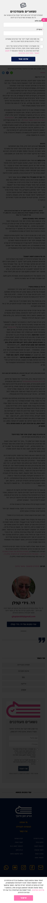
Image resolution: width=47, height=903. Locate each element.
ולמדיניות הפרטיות (26, 53)
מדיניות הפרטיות (38, 890)
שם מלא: (38, 21)
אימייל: (39, 29)
